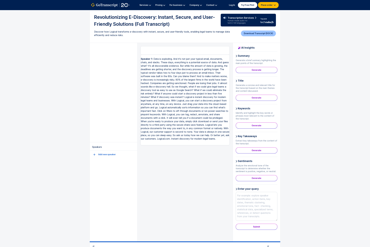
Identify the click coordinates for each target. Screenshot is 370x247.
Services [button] (143, 5)
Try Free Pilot (247, 5)
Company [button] (194, 5)
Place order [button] (267, 5)
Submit (256, 226)
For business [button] (176, 5)
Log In (232, 5)
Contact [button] (210, 5)
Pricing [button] (158, 5)
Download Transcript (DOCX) (258, 33)
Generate (256, 70)
